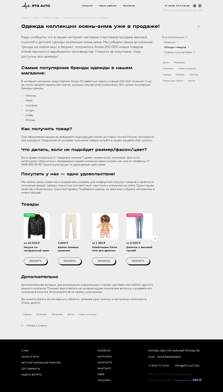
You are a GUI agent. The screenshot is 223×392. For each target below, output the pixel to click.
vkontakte (104, 362)
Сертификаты (30, 369)
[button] (155, 239)
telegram (104, 380)
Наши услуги (30, 357)
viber (100, 374)
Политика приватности (160, 380)
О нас (25, 351)
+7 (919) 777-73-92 (177, 6)
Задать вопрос (31, 375)
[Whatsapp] (200, 6)
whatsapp (104, 368)
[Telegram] (194, 6)
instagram (104, 357)
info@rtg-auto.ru (187, 366)
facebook (103, 351)
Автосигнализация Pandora (41, 363)
